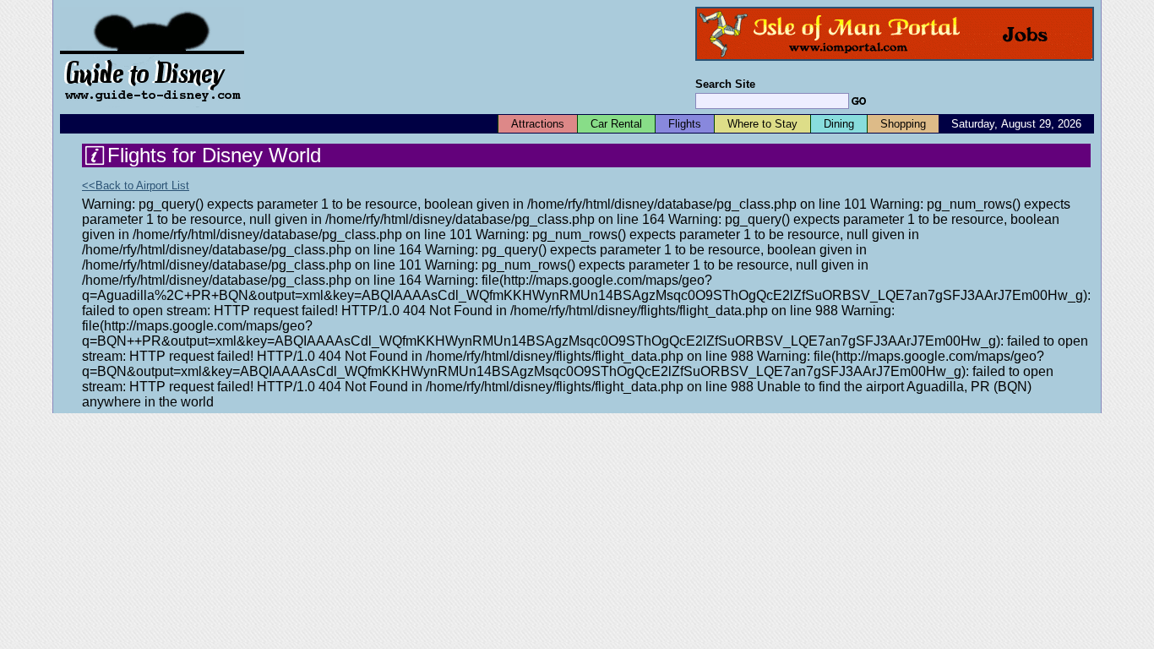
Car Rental (616, 123)
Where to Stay (762, 123)
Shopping (903, 123)
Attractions (537, 123)
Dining (839, 123)
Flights (684, 123)
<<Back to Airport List (135, 185)
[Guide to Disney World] (152, 108)
